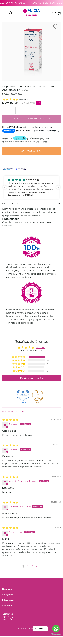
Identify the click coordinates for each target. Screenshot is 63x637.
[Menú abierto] (6, 13)
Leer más (7, 225)
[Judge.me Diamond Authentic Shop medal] (23, 395)
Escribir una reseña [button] (31, 378)
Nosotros (7, 589)
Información (8, 600)
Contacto (7, 605)
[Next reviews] (58, 187)
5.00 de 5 (40, 347)
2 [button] (28, 566)
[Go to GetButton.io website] (56, 634)
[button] (10, 99)
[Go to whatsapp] (56, 628)
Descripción (10, 204)
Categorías (7, 594)
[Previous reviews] (5, 187)
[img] (10, 419)
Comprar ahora (31, 151)
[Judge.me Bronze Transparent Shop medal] (38, 395)
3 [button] (32, 566)
